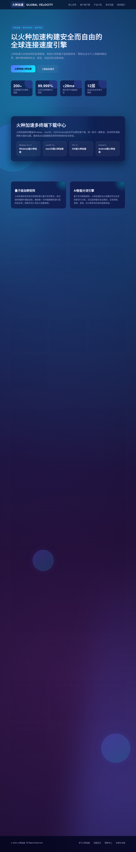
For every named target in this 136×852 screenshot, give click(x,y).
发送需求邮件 (79, 808)
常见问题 (109, 4)
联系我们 (121, 4)
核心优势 (72, 4)
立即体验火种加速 (23, 68)
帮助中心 (108, 842)
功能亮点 (97, 842)
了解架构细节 (48, 68)
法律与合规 (120, 842)
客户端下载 (85, 4)
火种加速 (21, 842)
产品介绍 (98, 4)
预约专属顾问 (56, 808)
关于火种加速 (84, 842)
